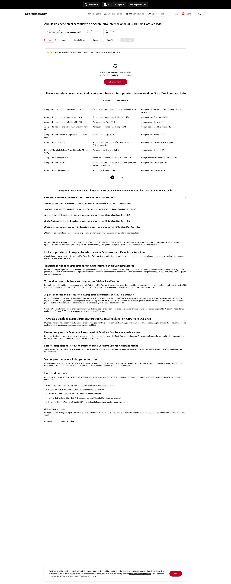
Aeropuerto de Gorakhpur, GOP (154, 162)
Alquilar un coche (51, 421)
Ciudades (107, 100)
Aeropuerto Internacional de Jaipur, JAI (109, 127)
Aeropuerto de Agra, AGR (103, 134)
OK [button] (175, 573)
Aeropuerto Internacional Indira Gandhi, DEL (63, 109)
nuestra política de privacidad (140, 574)
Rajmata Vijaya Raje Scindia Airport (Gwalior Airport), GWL (66, 151)
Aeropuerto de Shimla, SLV (152, 150)
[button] (176, 14)
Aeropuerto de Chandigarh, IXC (106, 150)
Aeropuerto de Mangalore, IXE (57, 170)
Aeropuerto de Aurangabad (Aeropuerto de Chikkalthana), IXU (111, 143)
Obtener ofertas (115, 82)
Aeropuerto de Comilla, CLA (153, 170)
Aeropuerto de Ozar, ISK (54, 142)
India (63, 421)
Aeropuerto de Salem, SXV (55, 162)
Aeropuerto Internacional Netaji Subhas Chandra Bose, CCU (161, 110)
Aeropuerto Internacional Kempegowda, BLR (63, 117)
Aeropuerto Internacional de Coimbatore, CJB (112, 157)
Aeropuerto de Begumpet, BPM (154, 117)
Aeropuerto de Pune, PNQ (104, 122)
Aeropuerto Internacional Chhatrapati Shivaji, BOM (114, 109)
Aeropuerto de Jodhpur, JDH (56, 157)
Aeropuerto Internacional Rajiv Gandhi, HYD (63, 122)
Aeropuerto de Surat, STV (152, 122)
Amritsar (70, 421)
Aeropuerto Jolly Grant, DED (105, 170)
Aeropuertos (122, 100)
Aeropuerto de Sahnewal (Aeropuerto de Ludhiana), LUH (66, 135)
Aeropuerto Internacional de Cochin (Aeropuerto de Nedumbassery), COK (114, 163)
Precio (95, 40)
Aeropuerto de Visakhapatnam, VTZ (156, 127)
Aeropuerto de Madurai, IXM (153, 134)
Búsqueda (127, 40)
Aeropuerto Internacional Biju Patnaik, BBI (159, 157)
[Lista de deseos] (199, 14)
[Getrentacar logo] (36, 13)
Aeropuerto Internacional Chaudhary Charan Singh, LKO (66, 128)
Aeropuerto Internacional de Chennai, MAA (111, 117)
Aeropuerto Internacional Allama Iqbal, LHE (159, 142)
